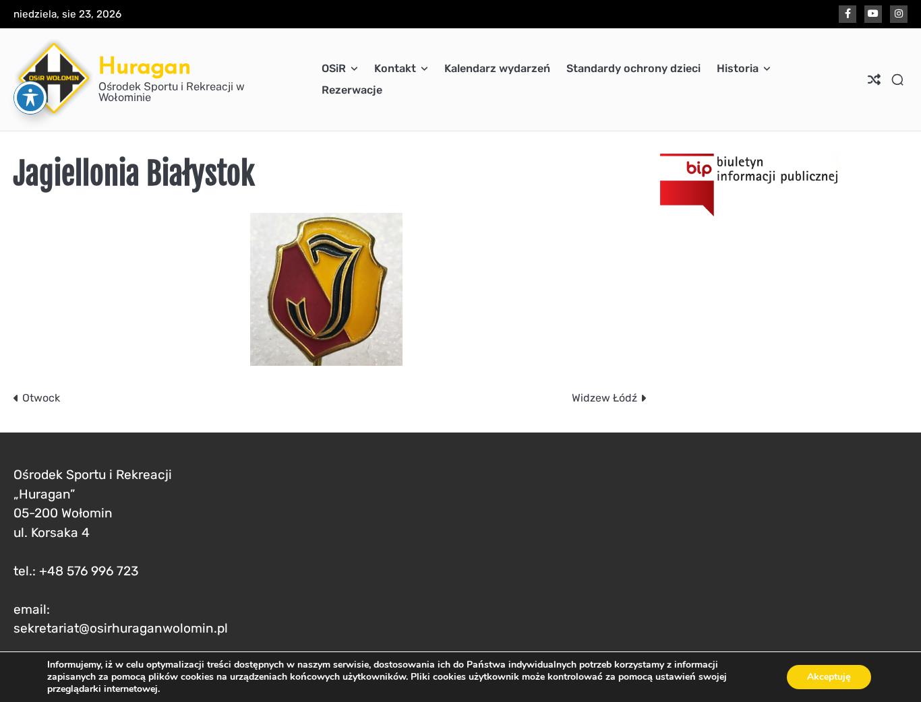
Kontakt (395, 68)
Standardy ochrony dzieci (633, 68)
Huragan (144, 66)
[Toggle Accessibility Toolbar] (30, 98)
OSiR (334, 68)
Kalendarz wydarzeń (497, 68)
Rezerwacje (352, 90)
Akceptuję (829, 676)
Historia (738, 68)
